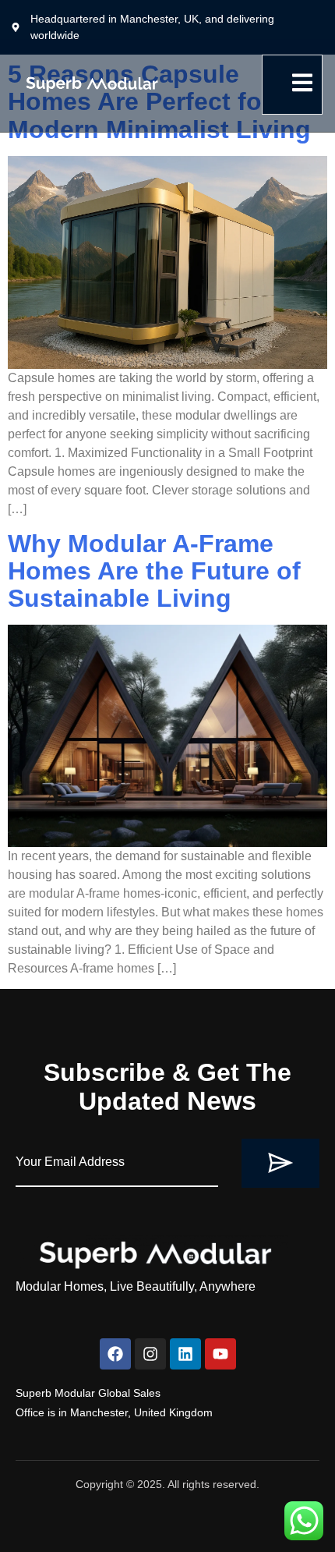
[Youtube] (220, 1354)
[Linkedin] (185, 1354)
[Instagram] (150, 1354)
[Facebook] (115, 1354)
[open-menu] (292, 85)
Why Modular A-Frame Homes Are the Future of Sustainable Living (154, 571)
